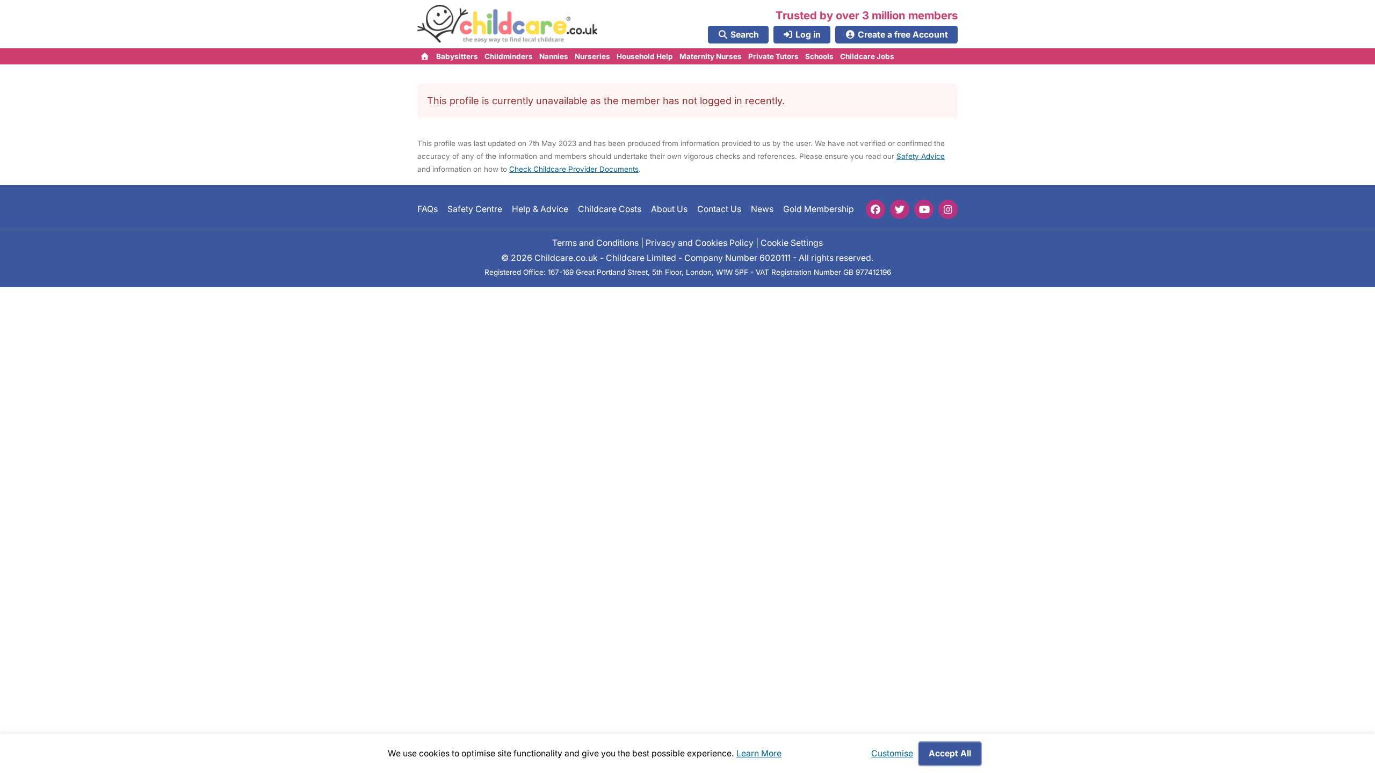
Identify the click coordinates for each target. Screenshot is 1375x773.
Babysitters (457, 56)
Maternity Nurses (710, 56)
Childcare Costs (609, 209)
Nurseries (592, 56)
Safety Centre (474, 209)
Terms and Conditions (595, 243)
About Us (669, 209)
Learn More (758, 753)
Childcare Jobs (867, 56)
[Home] (425, 56)
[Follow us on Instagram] (948, 209)
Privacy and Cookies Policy (700, 243)
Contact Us (719, 209)
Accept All (950, 753)
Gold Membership (818, 209)
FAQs (427, 209)
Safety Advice (920, 156)
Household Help (645, 56)
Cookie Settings (792, 243)
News (762, 209)
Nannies (553, 56)
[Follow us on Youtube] (923, 209)
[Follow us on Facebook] (875, 209)
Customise (892, 753)
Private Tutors (773, 56)
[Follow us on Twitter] (899, 209)
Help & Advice (540, 209)
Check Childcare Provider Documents (574, 169)
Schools (819, 56)
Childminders (508, 56)
